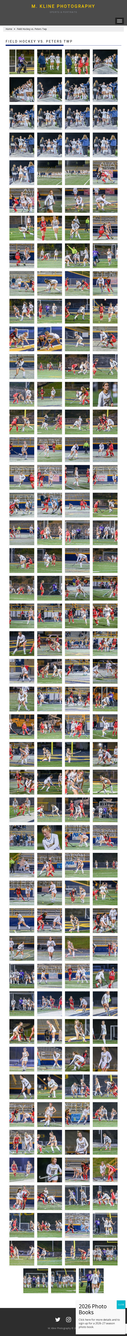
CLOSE (121, 1304)
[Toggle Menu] (119, 20)
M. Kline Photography (63, 6)
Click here (85, 1319)
